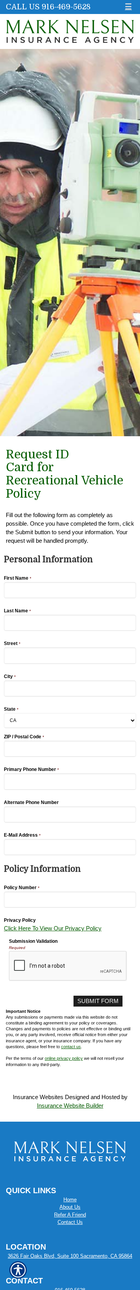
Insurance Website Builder (70, 1105)
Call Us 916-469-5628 (48, 6)
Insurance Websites (38, 1097)
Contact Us (70, 1222)
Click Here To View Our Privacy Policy (53, 928)
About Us (70, 1207)
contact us (71, 1046)
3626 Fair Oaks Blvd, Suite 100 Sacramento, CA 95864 (70, 1256)
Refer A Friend (70, 1215)
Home (70, 1200)
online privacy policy (64, 1058)
